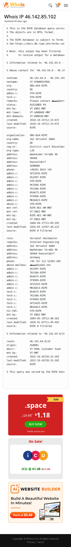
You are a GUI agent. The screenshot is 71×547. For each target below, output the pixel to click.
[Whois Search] (50, 5)
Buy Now (35, 424)
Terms (40, 542)
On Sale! (35, 441)
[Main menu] (65, 5)
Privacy (31, 542)
